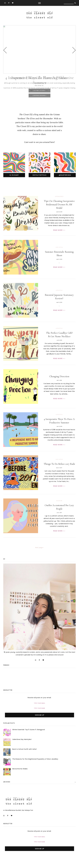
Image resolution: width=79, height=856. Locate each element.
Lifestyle (59, 290)
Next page (39, 547)
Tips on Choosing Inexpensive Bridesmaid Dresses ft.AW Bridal (59, 204)
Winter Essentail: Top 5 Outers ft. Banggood (28, 730)
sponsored (59, 196)
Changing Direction (59, 376)
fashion (59, 501)
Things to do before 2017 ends (59, 463)
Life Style (59, 247)
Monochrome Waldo (20, 769)
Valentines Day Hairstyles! (21, 739)
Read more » (58, 230)
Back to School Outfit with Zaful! (24, 749)
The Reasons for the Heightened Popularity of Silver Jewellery (35, 759)
